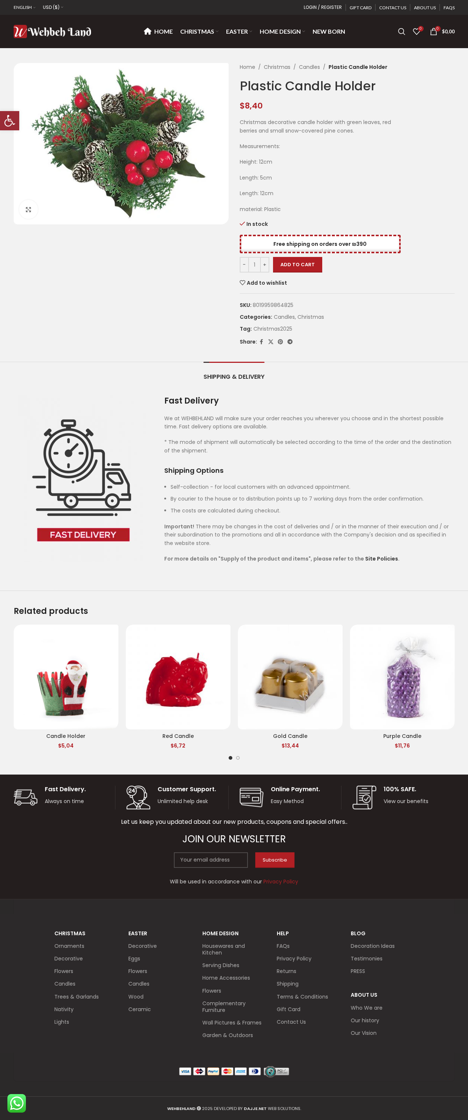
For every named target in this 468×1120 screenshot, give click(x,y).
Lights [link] (61, 1022)
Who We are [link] (367, 1008)
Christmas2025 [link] (272, 328)
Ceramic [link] (139, 1009)
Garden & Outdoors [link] (227, 1035)
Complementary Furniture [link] (224, 1007)
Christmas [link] (277, 67)
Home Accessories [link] (226, 978)
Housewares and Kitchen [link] (223, 949)
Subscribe (275, 859)
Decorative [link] (68, 958)
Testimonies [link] (367, 958)
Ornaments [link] (69, 946)
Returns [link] (286, 971)
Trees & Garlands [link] (76, 996)
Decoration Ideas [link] (373, 946)
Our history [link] (365, 1020)
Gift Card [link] (288, 1009)
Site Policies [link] (381, 558)
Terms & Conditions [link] (302, 996)
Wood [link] (136, 996)
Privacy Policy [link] (294, 958)
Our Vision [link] (364, 1033)
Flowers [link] (63, 971)
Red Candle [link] (178, 736)
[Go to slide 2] (238, 758)
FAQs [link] (283, 946)
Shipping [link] (288, 983)
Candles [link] (309, 67)
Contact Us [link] (291, 1022)
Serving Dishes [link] (220, 965)
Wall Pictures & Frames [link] (232, 1022)
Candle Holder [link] (65, 736)
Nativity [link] (64, 1009)
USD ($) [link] (51, 7)
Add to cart (297, 264)
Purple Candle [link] (402, 736)
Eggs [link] (134, 958)
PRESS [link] (358, 971)
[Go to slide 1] (230, 758)
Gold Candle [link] (290, 736)
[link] (9, 120)
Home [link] (247, 67)
